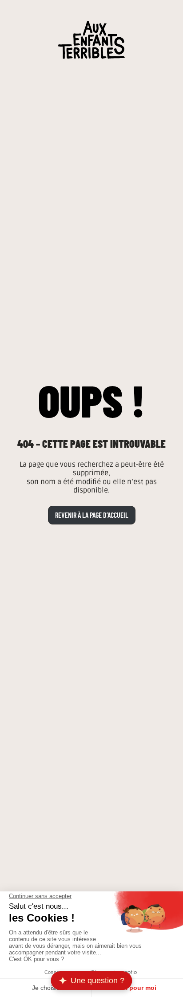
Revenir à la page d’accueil (91, 515)
